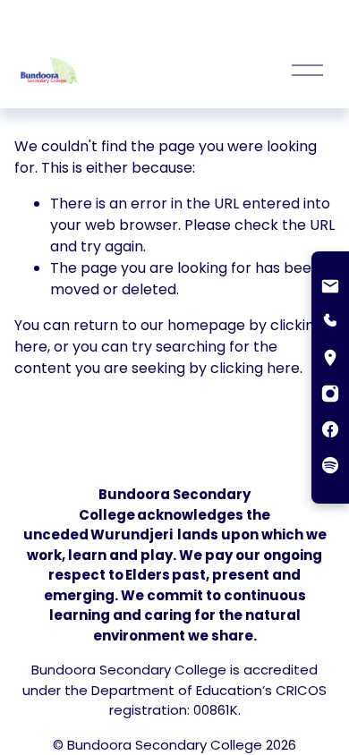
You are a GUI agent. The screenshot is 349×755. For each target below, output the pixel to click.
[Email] (330, 288)
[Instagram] (330, 395)
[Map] (330, 359)
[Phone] (330, 323)
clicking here (255, 368)
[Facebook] (330, 431)
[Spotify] (330, 467)
